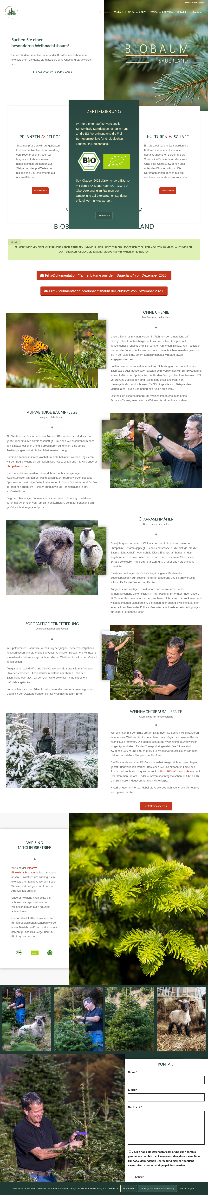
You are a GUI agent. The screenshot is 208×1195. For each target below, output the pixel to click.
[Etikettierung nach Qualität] (118, 655)
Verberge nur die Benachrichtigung (157, 1188)
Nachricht (135, 1107)
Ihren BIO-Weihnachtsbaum (177, 771)
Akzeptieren (129, 1188)
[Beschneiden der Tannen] (118, 444)
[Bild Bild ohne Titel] (28, 1020)
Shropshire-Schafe (17, 466)
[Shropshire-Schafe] (90, 551)
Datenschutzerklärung (165, 1152)
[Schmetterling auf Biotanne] (90, 344)
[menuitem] (104, 12)
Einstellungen (187, 1188)
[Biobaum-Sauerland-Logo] (11, 12)
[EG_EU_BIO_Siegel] (104, 161)
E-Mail (132, 1089)
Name (132, 1072)
